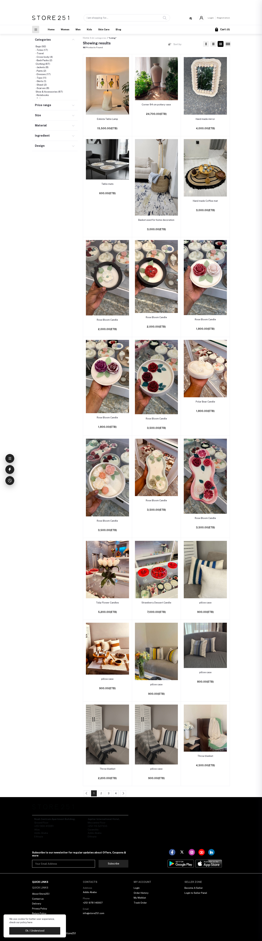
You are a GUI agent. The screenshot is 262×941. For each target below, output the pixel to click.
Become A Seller (193, 888)
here (29, 922)
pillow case (205, 602)
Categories (43, 39)
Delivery (36, 903)
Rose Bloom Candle (107, 319)
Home (51, 29)
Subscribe (113, 863)
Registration (223, 18)
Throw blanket (107, 768)
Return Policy (39, 913)
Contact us (38, 898)
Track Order (140, 902)
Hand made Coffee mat (205, 201)
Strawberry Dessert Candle (156, 602)
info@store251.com (93, 913)
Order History (141, 893)
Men (78, 29)
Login (211, 18)
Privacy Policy (39, 908)
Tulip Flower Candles (107, 602)
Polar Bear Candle (205, 401)
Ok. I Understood (34, 930)
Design (40, 145)
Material (41, 125)
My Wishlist (140, 897)
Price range (43, 105)
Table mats (107, 184)
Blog (118, 29)
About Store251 (41, 893)
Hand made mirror (205, 119)
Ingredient (42, 135)
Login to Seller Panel (195, 893)
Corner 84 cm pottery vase (156, 104)
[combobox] (186, 45)
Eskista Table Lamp (107, 119)
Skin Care (103, 29)
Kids (89, 29)
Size (38, 115)
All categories (98, 38)
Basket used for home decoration (156, 220)
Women (65, 29)
